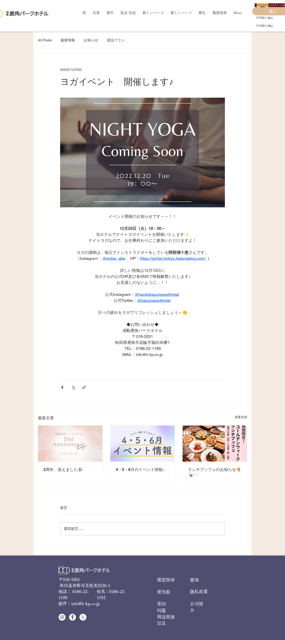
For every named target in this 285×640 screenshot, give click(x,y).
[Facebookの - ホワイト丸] (72, 617)
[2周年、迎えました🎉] (70, 444)
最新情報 (68, 40)
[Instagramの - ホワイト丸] (62, 617)
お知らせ (91, 40)
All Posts (45, 40)
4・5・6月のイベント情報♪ (140, 469)
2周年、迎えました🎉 (63, 469)
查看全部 (241, 417)
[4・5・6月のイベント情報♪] (142, 444)
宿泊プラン (116, 40)
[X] (82, 617)
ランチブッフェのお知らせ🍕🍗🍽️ (214, 472)
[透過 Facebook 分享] (62, 387)
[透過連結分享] (84, 387)
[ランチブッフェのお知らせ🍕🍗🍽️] (215, 444)
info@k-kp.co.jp (85, 603)
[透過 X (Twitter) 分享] (73, 387)
